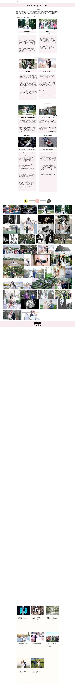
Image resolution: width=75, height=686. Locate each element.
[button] (27, 32)
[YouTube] (36, 325)
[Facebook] (34, 325)
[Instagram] (38, 325)
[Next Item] (34, 24)
